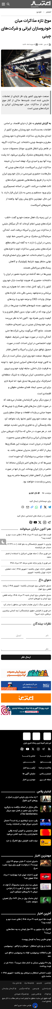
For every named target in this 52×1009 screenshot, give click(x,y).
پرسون (34, 988)
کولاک (46, 994)
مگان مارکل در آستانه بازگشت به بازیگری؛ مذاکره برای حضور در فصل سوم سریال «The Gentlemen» (21, 811)
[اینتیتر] (41, 4)
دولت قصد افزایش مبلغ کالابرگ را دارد (22, 841)
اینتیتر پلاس (44, 791)
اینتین (47, 983)
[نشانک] (26, 685)
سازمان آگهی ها (29, 774)
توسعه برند (28, 983)
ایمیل (18, 635)
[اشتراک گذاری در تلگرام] (49, 508)
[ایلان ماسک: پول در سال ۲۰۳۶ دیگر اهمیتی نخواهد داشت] (45, 900)
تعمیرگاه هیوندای (20, 994)
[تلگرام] (49, 522)
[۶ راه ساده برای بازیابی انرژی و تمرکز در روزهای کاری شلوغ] (45, 799)
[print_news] (23, 507)
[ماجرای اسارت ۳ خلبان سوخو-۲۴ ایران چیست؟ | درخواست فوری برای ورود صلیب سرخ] (45, 863)
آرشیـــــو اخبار (29, 768)
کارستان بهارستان (8, 988)
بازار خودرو (33, 493)
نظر (46, 649)
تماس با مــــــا (28, 756)
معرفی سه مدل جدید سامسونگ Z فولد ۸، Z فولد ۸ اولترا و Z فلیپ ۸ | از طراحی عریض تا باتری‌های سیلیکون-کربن (20, 888)
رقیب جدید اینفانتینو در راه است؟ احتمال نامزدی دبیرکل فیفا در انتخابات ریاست (21, 822)
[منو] (3, 4)
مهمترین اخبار (43, 855)
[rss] (49, 749)
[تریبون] (26, 710)
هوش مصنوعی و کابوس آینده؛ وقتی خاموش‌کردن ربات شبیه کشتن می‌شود (22, 832)
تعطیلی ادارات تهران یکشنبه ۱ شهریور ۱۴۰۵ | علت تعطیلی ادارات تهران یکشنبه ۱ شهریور (28, 570)
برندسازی (45, 988)
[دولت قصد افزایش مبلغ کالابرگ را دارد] (45, 842)
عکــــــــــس (29, 762)
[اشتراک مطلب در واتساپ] (36, 508)
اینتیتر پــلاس (45, 774)
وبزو (38, 983)
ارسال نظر (26, 657)
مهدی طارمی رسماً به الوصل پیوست (36, 939)
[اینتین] (26, 698)
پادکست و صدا (45, 768)
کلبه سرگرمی (23, 988)
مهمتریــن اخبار (29, 779)
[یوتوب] (35, 522)
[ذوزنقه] (26, 673)
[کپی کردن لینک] (32, 508)
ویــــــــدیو (45, 762)
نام (47, 635)
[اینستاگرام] (44, 522)
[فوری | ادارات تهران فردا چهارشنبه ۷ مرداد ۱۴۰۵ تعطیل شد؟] (45, 876)
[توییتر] (40, 522)
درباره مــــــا (45, 756)
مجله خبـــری (45, 779)
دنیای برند (16, 983)
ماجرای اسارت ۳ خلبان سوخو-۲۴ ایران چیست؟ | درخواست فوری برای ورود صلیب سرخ (20, 865)
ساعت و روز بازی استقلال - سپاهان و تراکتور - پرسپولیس (27, 946)
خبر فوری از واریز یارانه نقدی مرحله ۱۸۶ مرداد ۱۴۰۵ (30, 563)
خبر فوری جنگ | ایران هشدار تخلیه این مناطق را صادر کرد (27, 604)
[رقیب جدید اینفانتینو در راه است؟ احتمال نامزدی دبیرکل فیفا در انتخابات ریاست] (45, 822)
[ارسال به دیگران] (27, 508)
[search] (8, 4)
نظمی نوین (35, 994)
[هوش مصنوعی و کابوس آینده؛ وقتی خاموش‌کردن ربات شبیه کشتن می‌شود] (45, 832)
